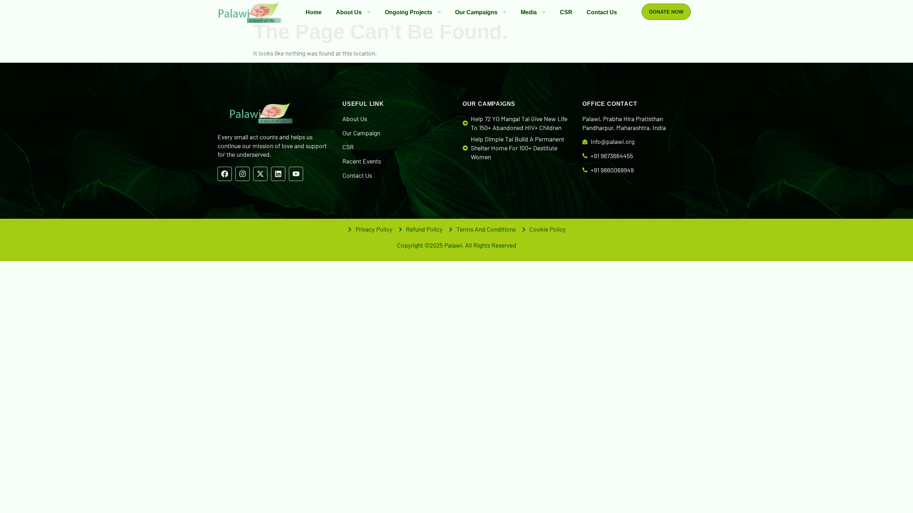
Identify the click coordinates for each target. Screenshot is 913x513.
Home (314, 12)
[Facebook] (225, 174)
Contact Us (602, 12)
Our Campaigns (476, 12)
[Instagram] (242, 174)
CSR (566, 12)
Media (529, 12)
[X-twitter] (260, 174)
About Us (349, 12)
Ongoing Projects (408, 12)
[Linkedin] (278, 174)
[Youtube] (296, 174)
